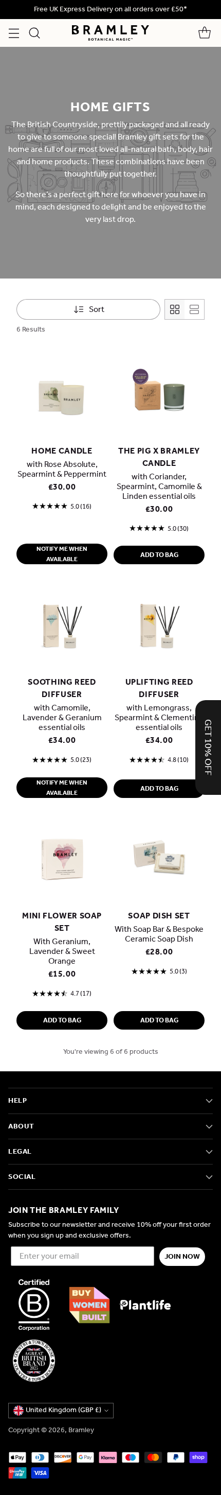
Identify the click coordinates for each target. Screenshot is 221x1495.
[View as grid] (175, 309)
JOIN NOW (182, 1256)
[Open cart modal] (204, 33)
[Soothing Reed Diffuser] (61, 624)
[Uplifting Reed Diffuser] (159, 624)
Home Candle (61, 451)
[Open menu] (13, 33)
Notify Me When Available (61, 554)
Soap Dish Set (159, 915)
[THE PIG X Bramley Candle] (159, 393)
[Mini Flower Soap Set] (61, 857)
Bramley (81, 1430)
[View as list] (194, 309)
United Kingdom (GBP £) (63, 1409)
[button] (208, 747)
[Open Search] (34, 33)
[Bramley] (110, 33)
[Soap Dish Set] (159, 857)
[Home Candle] (61, 393)
